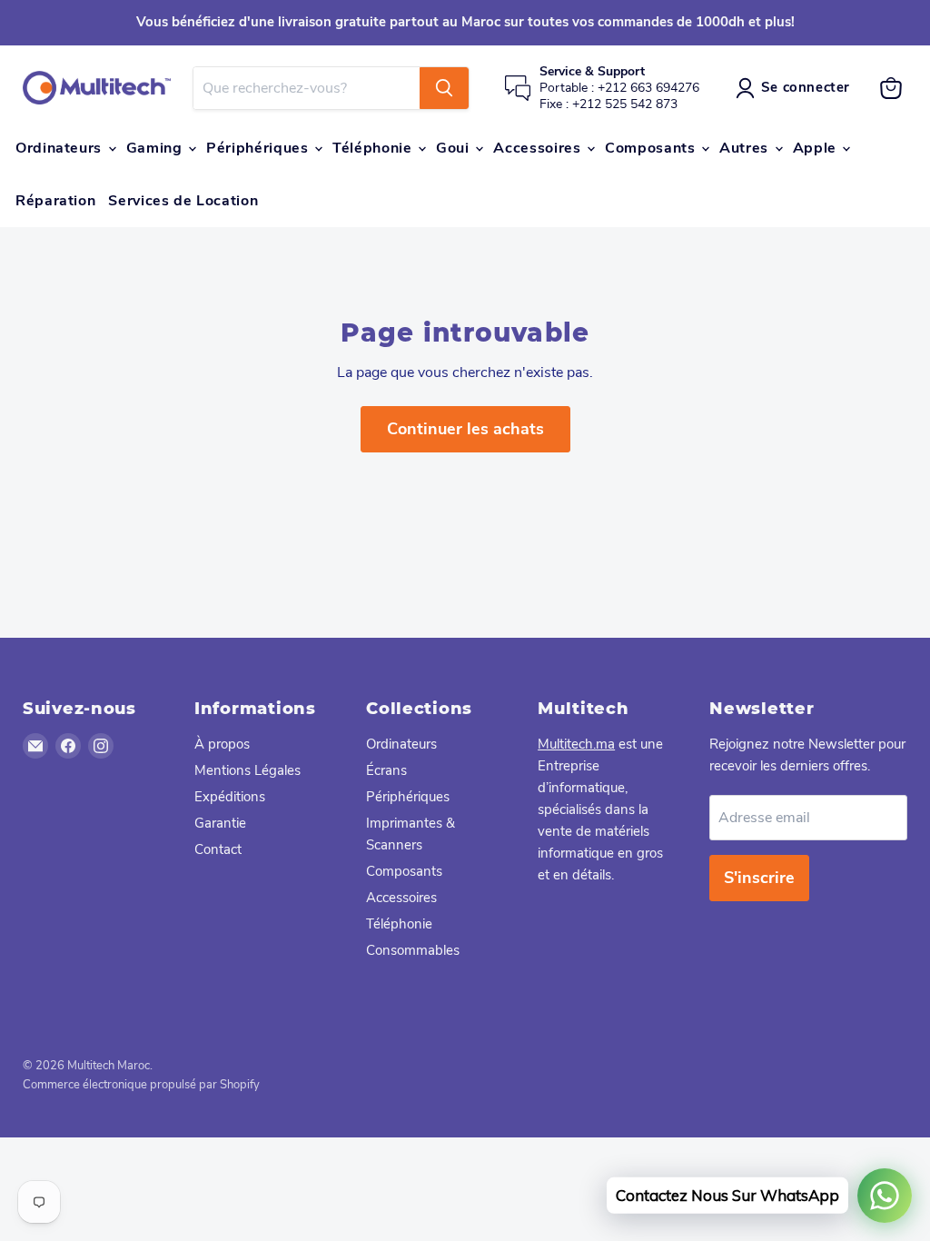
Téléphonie (374, 148)
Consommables (413, 950)
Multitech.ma (576, 744)
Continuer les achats (465, 429)
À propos (222, 744)
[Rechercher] (444, 88)
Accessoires (539, 148)
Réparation (55, 201)
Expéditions (229, 797)
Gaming (156, 148)
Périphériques (259, 148)
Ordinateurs (60, 148)
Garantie (220, 823)
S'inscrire (759, 878)
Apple (817, 148)
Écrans (386, 770)
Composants (652, 148)
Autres (745, 148)
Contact (218, 849)
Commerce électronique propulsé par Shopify (141, 1085)
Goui (454, 148)
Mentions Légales (247, 770)
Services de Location (183, 201)
